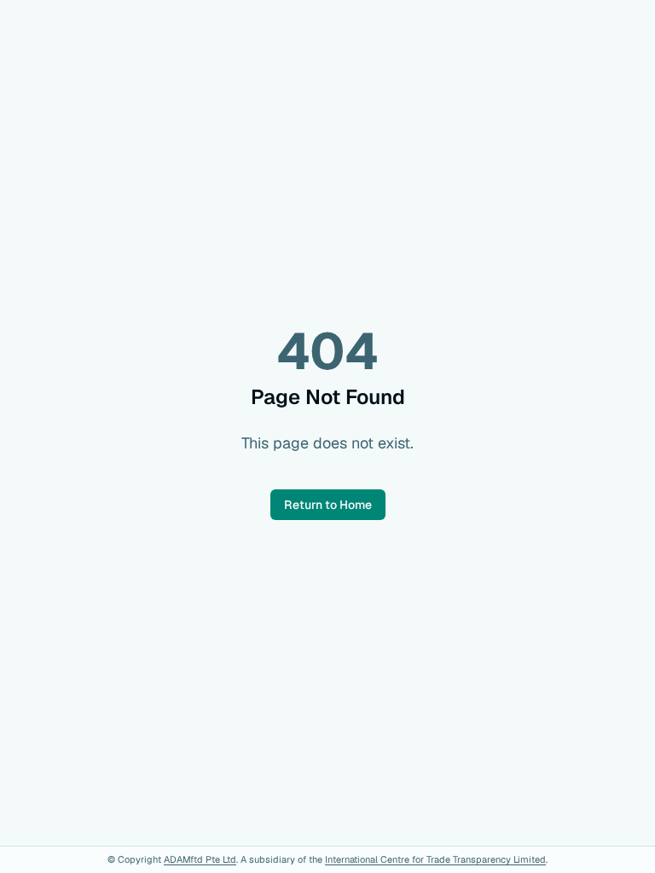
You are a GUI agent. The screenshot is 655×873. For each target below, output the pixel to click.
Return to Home (328, 504)
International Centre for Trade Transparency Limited (435, 859)
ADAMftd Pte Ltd (200, 859)
